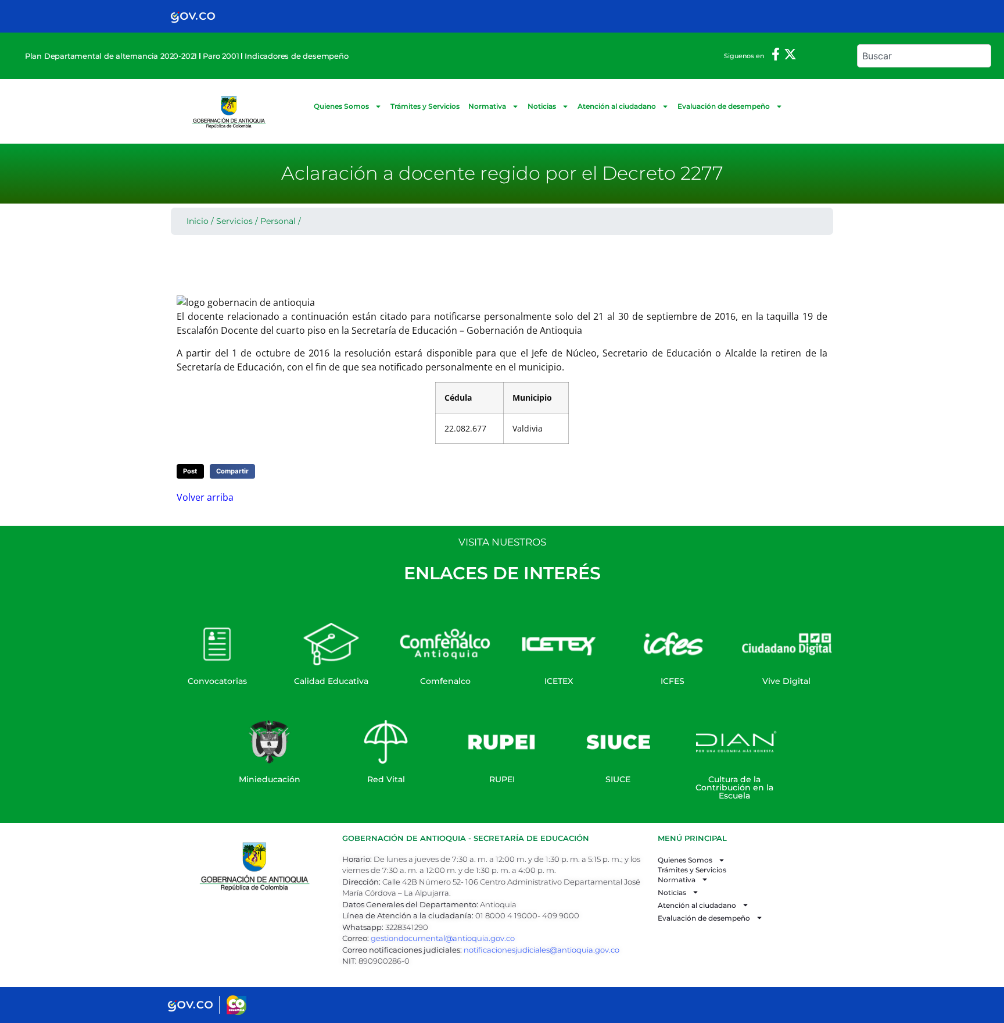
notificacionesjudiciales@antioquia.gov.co (541, 949)
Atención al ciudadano (617, 106)
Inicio (198, 221)
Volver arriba (205, 497)
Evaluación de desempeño (723, 106)
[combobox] (924, 55)
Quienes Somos (341, 106)
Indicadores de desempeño (296, 55)
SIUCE (617, 779)
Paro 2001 (221, 55)
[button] (190, 471)
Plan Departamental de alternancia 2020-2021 (111, 55)
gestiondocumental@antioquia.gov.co (443, 938)
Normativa (487, 106)
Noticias (542, 106)
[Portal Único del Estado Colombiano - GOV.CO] (192, 16)
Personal (278, 221)
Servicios (234, 221)
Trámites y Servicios (425, 106)
